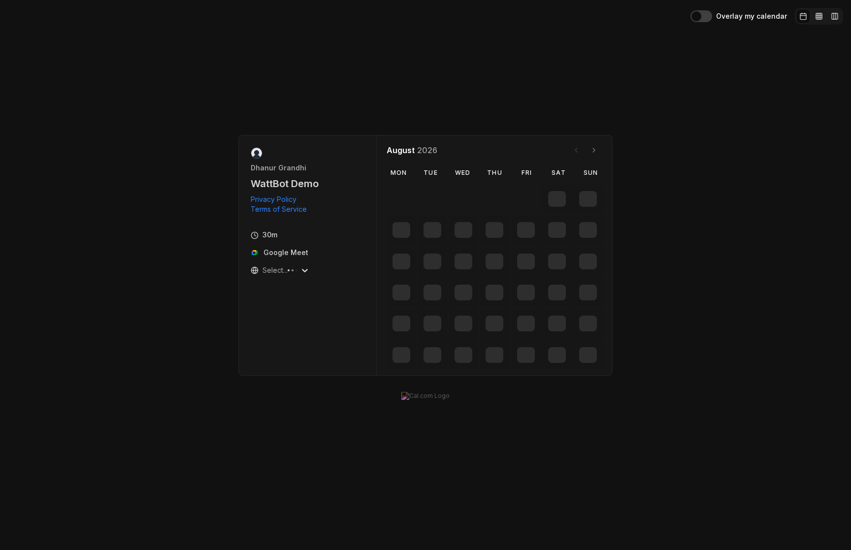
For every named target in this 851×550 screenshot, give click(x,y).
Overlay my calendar (751, 16)
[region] (283, 204)
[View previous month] (576, 150)
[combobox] (263, 270)
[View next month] (594, 150)
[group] (819, 16)
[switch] (701, 16)
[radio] (803, 16)
